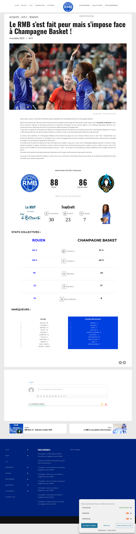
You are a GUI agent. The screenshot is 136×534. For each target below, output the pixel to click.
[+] (64, 396)
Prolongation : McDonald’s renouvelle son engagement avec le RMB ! (50, 496)
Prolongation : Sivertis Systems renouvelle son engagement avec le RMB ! (51, 469)
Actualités (14, 17)
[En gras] (37, 396)
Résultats (34, 17)
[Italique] (40, 396)
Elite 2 (24, 5)
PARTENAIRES (84, 5)
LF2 (31, 5)
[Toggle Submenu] (27, 450)
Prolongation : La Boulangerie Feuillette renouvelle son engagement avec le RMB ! (50, 455)
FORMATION (40, 5)
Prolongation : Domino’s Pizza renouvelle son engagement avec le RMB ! (51, 482)
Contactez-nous (86, 16)
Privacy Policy (111, 530)
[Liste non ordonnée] (52, 396)
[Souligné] (43, 396)
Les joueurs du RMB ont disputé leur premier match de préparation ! (51, 462)
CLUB (17, 5)
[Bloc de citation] (55, 396)
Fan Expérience (111, 5)
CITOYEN (50, 5)
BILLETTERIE (97, 5)
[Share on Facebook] (120, 362)
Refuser (106, 525)
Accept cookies (89, 525)
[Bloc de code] (58, 396)
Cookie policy (102, 530)
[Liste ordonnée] (49, 396)
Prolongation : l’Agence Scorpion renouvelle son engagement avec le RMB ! (51, 503)
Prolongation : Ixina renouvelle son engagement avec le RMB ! (48, 489)
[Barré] (46, 396)
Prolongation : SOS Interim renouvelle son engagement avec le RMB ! (50, 475)
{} (61, 396)
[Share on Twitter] (124, 362)
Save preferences (124, 525)
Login (31, 382)
